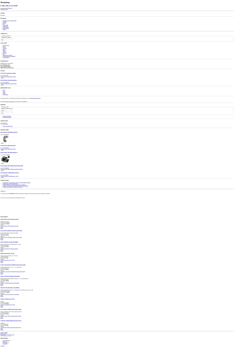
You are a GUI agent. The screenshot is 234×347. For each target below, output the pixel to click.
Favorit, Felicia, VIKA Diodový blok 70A (8, 132)
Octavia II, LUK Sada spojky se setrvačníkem (9, 287)
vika (4, 91)
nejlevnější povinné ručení (35, 98)
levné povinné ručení (10, 101)
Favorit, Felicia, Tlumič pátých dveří (8, 145)
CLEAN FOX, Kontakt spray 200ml (8, 73)
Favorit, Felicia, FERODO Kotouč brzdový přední (10, 309)
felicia (4, 90)
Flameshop (5, 343)
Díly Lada (5, 341)
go (2, 39)
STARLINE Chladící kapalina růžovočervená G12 (10, 320)
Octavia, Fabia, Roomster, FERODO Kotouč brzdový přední (13, 264)
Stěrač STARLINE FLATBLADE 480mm (9, 242)
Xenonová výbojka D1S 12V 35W (7, 299)
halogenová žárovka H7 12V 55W (7, 253)
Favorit (4, 92)
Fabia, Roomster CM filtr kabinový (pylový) (9, 172)
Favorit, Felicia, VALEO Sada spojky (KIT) (9, 219)
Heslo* (2, 110)
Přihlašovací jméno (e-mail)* (6, 108)
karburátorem (5, 94)
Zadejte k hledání (6, 37)
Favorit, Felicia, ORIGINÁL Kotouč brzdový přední (11, 230)
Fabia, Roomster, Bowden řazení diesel (8, 80)
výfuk (4, 93)
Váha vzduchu (6, 342)
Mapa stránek (3, 334)
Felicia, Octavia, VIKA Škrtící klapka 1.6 (8, 152)
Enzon (13, 334)
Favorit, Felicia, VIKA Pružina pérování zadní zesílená (11, 165)
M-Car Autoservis (6, 340)
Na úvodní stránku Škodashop (6, 8)
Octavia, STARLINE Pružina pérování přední (10, 276)
